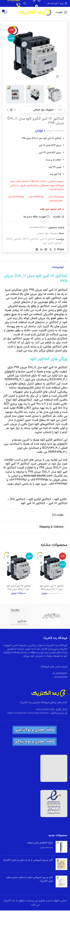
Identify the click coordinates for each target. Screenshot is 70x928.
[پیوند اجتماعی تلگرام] (36, 6)
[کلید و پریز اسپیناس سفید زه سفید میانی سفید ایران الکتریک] (61, 882)
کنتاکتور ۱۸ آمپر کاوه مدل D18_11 (41, 276)
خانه (60, 110)
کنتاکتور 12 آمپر (47, 239)
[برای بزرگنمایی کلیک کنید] (57, 76)
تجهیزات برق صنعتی (43, 110)
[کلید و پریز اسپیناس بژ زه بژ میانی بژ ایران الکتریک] (61, 864)
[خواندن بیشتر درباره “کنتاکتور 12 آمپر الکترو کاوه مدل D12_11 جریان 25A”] (41, 562)
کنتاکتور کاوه (53, 298)
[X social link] (50, 249)
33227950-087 (39, 480)
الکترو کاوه (60, 499)
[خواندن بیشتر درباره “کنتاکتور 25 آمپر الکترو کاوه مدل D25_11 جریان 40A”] (7, 562)
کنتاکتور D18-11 (13, 239)
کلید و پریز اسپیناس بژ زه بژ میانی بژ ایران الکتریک (28, 860)
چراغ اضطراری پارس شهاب (40, 843)
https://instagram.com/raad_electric (28, 713)
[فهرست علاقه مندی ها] (41, 556)
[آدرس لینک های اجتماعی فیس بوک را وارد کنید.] (55, 249)
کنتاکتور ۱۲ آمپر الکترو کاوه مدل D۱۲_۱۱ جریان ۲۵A (52, 587)
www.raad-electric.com (38, 476)
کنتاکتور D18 (17, 499)
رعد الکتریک (21, 412)
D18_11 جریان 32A (50, 468)
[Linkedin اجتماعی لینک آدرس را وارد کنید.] (41, 249)
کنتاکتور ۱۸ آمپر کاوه (55, 367)
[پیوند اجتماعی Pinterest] (46, 249)
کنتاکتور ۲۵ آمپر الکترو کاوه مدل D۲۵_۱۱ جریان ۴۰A (18, 587)
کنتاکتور (45, 306)
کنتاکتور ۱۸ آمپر (58, 503)
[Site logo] (35, 12)
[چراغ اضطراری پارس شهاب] (61, 847)
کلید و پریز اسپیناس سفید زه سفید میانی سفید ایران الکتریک (29, 879)
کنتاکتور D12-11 (30, 239)
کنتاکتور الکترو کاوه (52, 243)
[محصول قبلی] (15, 110)
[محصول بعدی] (8, 110)
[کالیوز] (19, 616)
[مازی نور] (51, 616)
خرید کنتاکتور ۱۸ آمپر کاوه (20, 464)
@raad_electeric (44, 709)
